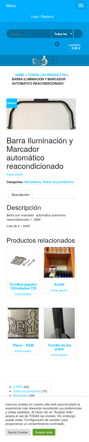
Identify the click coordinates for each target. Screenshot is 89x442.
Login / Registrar (42, 16)
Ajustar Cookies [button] (18, 432)
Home (19, 75)
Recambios (32, 182)
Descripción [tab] (20, 194)
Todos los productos (47, 75)
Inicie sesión (14, 174)
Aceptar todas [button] (44, 432)
